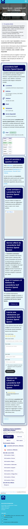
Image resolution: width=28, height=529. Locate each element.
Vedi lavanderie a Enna (8, 470)
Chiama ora (14, 304)
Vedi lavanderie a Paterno (9, 480)
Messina (10, 165)
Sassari (5, 519)
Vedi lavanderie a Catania (9, 455)
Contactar (3, 509)
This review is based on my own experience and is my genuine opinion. (14, 366)
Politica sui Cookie (5, 508)
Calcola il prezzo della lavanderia (11, 522)
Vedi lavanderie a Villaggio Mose (10, 473)
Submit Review (10, 371)
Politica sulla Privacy (5, 506)
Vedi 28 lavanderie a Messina (8, 437)
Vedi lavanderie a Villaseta (9, 477)
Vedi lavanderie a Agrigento (9, 467)
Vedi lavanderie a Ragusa (9, 461)
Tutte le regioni (19, 440)
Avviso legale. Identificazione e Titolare (9, 505)
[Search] (23, 14)
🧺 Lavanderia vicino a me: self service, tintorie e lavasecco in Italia (14, 516)
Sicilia (5, 183)
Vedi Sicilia (19, 436)
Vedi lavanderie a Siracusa (9, 458)
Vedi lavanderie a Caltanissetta (10, 464)
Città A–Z (8, 440)
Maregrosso (16, 169)
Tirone (14, 171)
